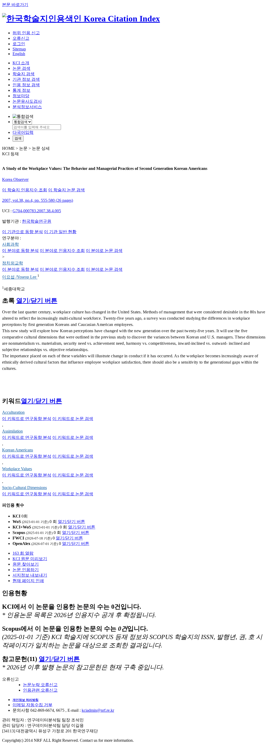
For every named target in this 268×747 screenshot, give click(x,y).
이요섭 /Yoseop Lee (19, 277)
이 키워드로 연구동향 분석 (26, 418)
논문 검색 (21, 68)
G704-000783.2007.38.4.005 (37, 211)
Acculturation (13, 412)
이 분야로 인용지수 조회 (62, 250)
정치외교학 (12, 263)
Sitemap (19, 49)
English (19, 53)
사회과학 (10, 244)
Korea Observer (15, 179)
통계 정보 (21, 90)
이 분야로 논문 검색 (104, 250)
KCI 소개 (21, 63)
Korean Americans (17, 450)
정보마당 (21, 96)
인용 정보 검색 (26, 85)
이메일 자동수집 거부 (32, 705)
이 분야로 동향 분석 (20, 250)
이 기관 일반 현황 (60, 231)
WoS (17, 521)
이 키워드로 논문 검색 (72, 418)
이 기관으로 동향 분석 (22, 231)
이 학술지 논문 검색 (66, 190)
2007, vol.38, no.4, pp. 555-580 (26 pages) (37, 200)
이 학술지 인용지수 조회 (24, 190)
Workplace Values (17, 469)
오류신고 (21, 38)
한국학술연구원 (36, 221)
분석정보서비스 (27, 107)
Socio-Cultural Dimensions (24, 487)
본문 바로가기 (15, 4)
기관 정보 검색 (26, 79)
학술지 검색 (24, 74)
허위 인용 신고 (26, 33)
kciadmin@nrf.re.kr (98, 710)
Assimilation (12, 431)
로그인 (19, 44)
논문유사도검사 (27, 101)
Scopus (19, 532)
